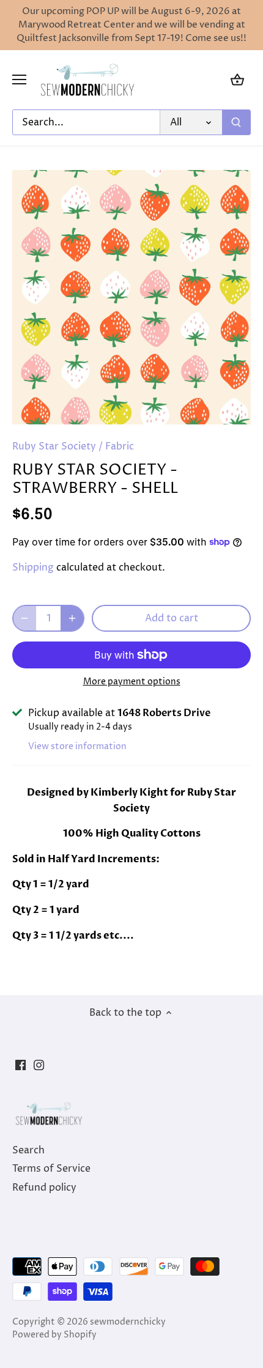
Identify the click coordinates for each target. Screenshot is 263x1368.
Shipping (33, 567)
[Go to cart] (237, 80)
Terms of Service (51, 1168)
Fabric (119, 446)
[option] (131, 297)
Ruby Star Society (54, 446)
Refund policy (44, 1187)
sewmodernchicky (128, 1322)
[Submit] (236, 122)
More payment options (131, 681)
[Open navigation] (19, 79)
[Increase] (72, 618)
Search (28, 1150)
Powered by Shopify (54, 1335)
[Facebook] (20, 1064)
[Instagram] (39, 1064)
